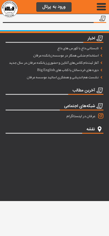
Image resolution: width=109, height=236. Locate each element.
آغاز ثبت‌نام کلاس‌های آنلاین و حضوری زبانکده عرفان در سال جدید (54, 62)
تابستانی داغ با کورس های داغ (78, 48)
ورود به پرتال (54, 7)
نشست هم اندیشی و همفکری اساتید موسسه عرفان (63, 77)
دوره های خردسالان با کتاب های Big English (68, 70)
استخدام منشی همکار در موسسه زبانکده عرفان (66, 55)
